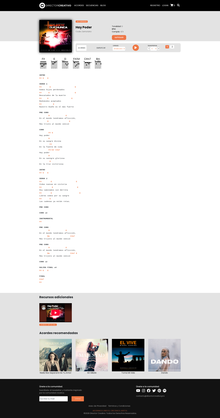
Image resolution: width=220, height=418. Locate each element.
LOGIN (165, 5)
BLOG (103, 5)
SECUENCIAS (92, 5)
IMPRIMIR (119, 37)
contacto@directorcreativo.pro (150, 396)
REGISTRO (155, 5)
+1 (158, 49)
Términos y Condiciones (119, 406)
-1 (148, 49)
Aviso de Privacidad (97, 406)
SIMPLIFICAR (101, 48)
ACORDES (79, 5)
